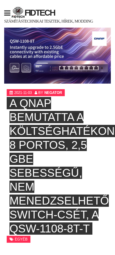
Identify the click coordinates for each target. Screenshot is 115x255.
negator (53, 93)
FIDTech (40, 12)
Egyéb (21, 239)
